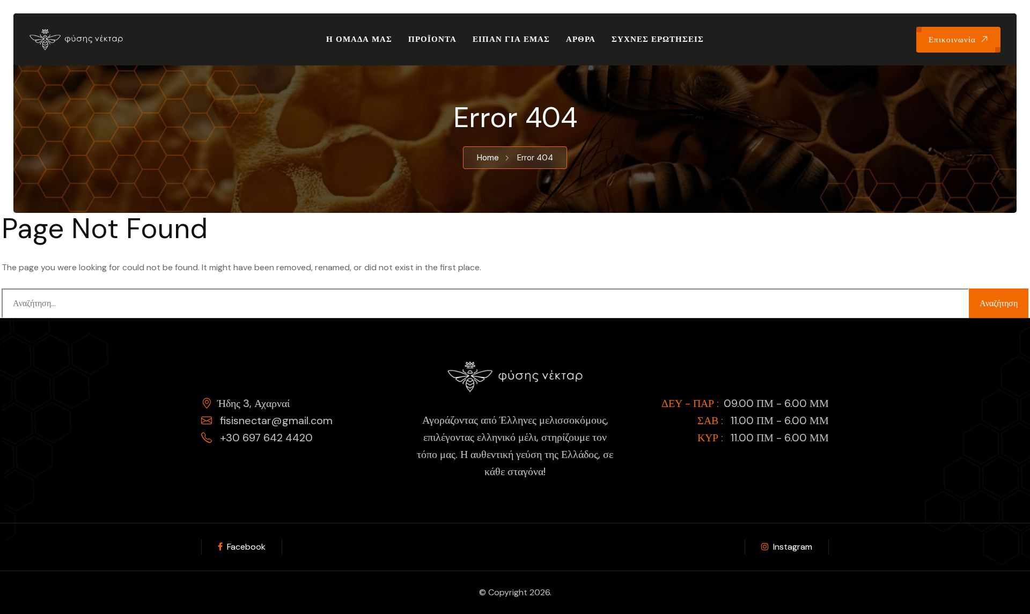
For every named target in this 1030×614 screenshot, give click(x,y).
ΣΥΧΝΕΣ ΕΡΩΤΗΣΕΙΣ (658, 39)
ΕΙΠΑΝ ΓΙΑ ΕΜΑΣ (511, 39)
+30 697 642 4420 (265, 438)
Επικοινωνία (952, 39)
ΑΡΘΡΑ (580, 39)
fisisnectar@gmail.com (275, 420)
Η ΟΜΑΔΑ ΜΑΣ (359, 39)
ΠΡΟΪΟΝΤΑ (432, 39)
